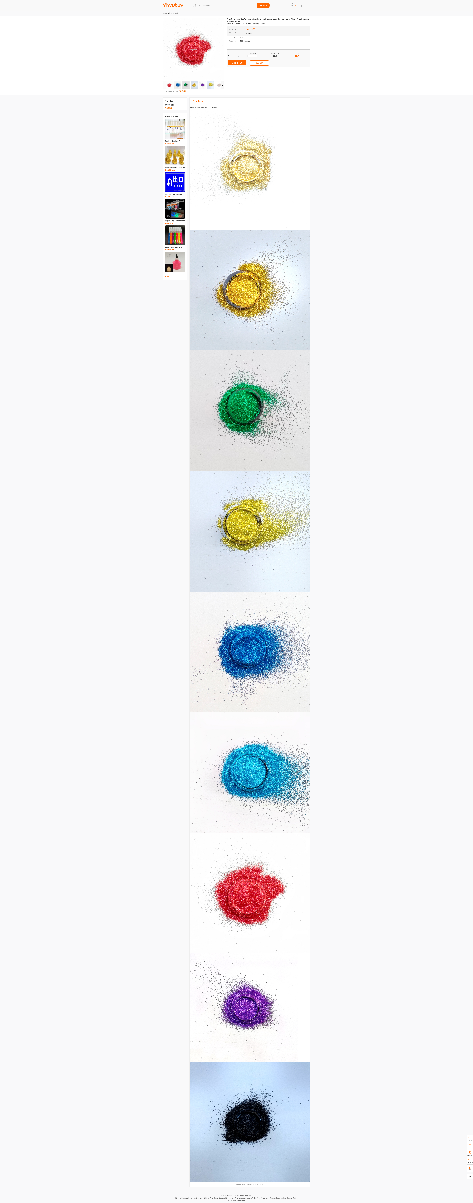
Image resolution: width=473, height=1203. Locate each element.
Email (470, 1148)
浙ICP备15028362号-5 (236, 1201)
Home (165, 13)
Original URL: (173, 91)
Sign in (298, 6)
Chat (470, 1140)
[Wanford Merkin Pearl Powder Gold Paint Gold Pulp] (175, 155)
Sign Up (306, 6)
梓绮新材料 (173, 13)
